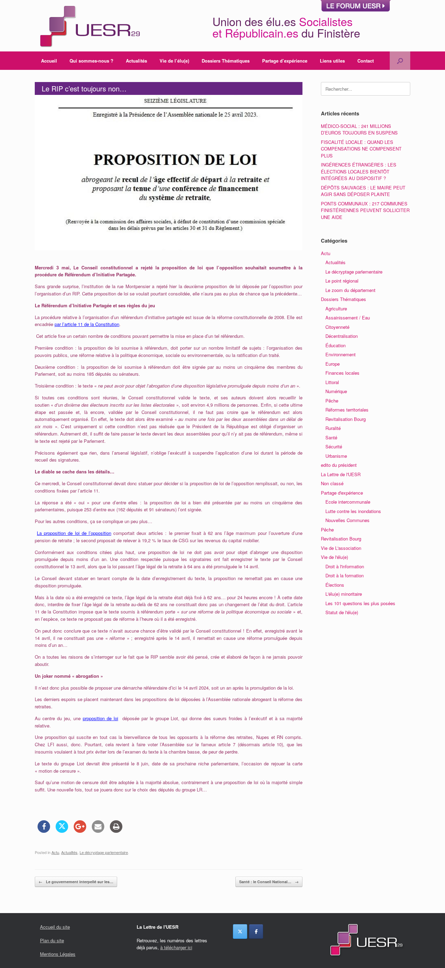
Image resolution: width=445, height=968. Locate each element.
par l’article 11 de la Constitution (87, 324)
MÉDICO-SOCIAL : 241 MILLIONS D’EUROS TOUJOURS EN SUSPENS (359, 129)
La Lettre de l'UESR (341, 474)
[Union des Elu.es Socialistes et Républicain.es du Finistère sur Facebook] (256, 931)
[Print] (116, 830)
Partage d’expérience (284, 60)
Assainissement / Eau (347, 317)
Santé (331, 437)
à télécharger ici (176, 947)
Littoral (332, 382)
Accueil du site (55, 927)
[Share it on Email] (98, 830)
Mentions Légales (57, 954)
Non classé (332, 483)
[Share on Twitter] (62, 830)
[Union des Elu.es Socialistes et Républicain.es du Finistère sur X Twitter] (240, 931)
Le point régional (341, 280)
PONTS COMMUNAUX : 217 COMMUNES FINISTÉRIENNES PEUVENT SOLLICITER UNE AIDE (365, 210)
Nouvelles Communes (347, 520)
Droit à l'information (344, 566)
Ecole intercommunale (347, 501)
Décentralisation (341, 336)
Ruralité (333, 428)
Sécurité (333, 446)
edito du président (339, 465)
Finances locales (342, 372)
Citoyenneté (337, 327)
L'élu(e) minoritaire (343, 594)
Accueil (49, 60)
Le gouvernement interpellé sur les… (76, 881)
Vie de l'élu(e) (334, 557)
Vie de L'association (341, 548)
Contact (365, 60)
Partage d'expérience (342, 492)
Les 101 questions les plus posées (360, 603)
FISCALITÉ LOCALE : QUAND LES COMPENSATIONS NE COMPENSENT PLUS (361, 149)
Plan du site (52, 940)
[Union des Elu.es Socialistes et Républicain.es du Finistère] (89, 25)
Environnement (340, 354)
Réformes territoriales (347, 409)
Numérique (336, 391)
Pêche (331, 400)
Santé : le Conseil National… (269, 881)
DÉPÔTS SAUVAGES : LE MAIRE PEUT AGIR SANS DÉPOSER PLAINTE (363, 191)
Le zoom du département (350, 290)
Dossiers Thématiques (226, 60)
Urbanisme (336, 456)
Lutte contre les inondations (353, 511)
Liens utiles (332, 60)
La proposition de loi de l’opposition (74, 533)
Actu (55, 852)
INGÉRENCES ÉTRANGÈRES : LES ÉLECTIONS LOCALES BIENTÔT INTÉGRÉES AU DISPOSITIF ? (358, 171)
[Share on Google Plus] (80, 830)
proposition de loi (100, 718)
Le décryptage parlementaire (104, 852)
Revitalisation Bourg (345, 419)
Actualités (136, 60)
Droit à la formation (344, 575)
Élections (334, 584)
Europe (332, 363)
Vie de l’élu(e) (174, 60)
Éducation (335, 345)
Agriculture (336, 308)
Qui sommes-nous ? (91, 60)
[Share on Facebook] (44, 830)
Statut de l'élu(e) (341, 612)
